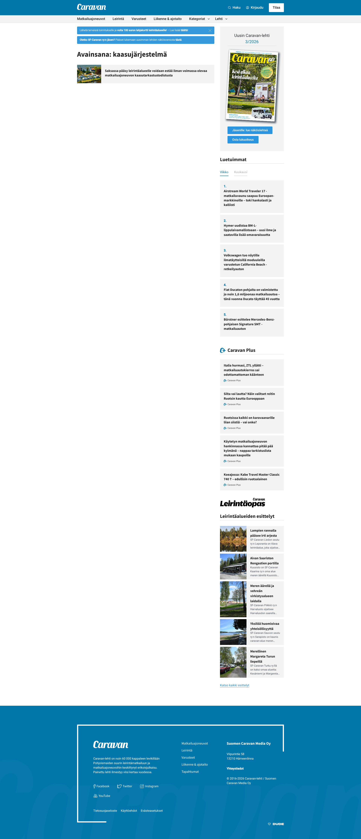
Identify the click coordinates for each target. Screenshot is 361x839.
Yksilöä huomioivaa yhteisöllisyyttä (264, 626)
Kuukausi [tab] (240, 172)
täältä (184, 30)
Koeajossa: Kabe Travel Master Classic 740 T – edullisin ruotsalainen (252, 476)
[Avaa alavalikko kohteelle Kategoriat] (209, 19)
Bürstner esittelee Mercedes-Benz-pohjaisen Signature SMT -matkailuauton (249, 324)
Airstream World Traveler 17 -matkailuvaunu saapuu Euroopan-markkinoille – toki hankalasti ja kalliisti (249, 198)
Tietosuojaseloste (105, 810)
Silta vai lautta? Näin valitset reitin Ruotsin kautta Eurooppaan (249, 396)
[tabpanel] (252, 258)
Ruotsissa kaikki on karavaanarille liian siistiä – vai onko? (249, 419)
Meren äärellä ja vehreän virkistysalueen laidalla (262, 593)
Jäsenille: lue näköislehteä (250, 130)
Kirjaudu (256, 8)
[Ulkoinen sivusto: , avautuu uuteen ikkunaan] (252, 85)
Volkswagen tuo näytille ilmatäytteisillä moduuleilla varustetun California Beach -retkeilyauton (245, 262)
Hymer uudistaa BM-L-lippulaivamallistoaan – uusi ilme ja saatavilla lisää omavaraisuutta (250, 230)
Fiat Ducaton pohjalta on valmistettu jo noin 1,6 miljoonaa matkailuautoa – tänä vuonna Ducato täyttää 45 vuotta (252, 294)
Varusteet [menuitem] (139, 19)
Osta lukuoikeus (243, 139)
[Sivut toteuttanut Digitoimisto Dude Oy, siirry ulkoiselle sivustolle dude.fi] (276, 824)
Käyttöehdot (129, 810)
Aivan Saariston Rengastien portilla (264, 560)
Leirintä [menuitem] (118, 19)
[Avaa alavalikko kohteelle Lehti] (226, 19)
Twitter (127, 786)
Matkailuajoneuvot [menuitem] (91, 19)
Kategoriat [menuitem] (197, 19)
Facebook (102, 786)
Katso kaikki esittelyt (234, 685)
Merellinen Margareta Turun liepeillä (262, 656)
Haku (236, 8)
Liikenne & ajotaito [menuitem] (168, 19)
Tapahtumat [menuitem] (190, 771)
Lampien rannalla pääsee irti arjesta (263, 533)
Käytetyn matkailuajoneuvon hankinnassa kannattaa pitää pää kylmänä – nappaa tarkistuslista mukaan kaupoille (248, 448)
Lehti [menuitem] (219, 19)
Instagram (152, 786)
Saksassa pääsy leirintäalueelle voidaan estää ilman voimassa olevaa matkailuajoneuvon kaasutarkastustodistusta (156, 73)
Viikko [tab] (224, 172)
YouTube (104, 796)
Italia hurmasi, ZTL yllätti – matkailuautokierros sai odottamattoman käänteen (244, 370)
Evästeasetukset (152, 810)
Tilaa (276, 8)
